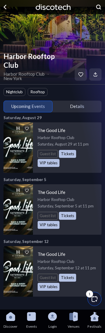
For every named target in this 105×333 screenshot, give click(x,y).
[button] (95, 299)
